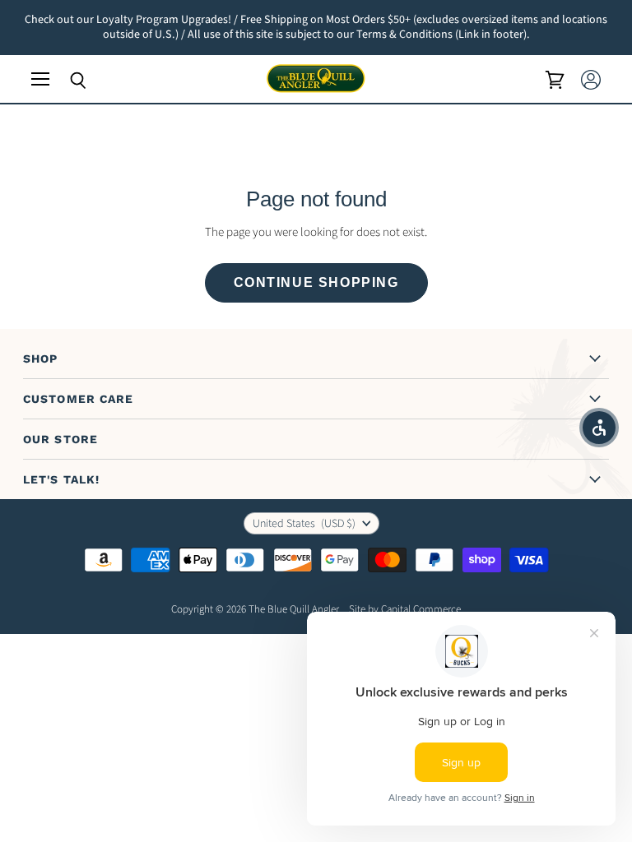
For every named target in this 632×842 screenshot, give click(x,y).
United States (304, 524)
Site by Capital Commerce (405, 609)
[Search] (66, 80)
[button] (599, 427)
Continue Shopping (316, 282)
